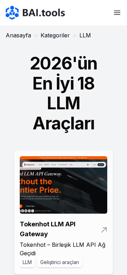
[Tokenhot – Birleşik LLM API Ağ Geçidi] (63, 185)
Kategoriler (55, 35)
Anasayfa (18, 35)
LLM (27, 262)
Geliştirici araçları (59, 262)
